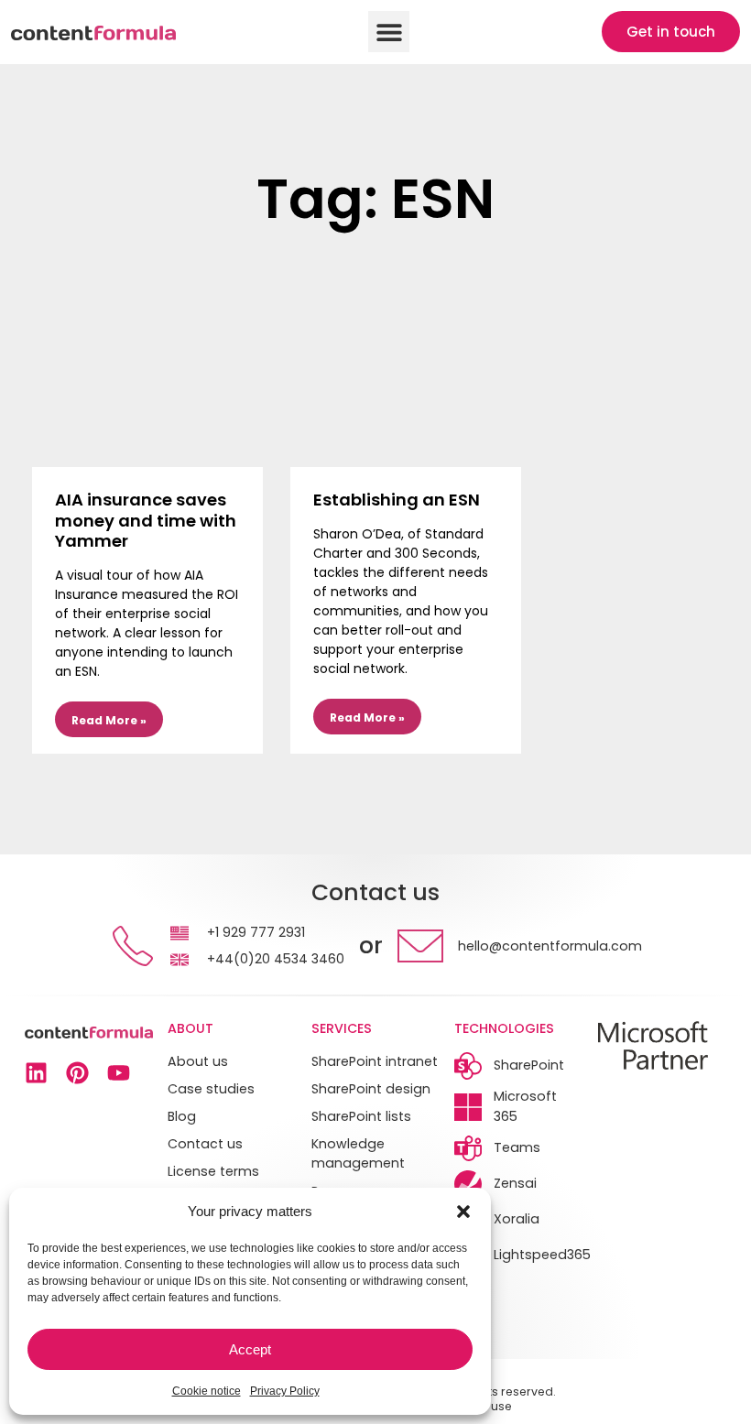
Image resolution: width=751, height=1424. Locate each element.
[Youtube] (118, 1072)
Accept (250, 1349)
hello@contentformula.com (550, 946)
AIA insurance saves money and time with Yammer (145, 520)
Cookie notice (206, 1391)
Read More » (109, 720)
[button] (463, 1211)
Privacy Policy (285, 1391)
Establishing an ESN (396, 499)
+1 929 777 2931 (256, 932)
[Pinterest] (77, 1072)
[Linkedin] (36, 1072)
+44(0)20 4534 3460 (275, 959)
